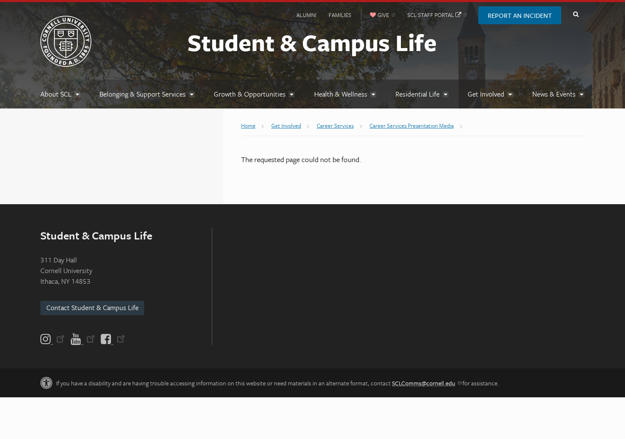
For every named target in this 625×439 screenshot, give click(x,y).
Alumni (306, 15)
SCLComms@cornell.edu (423, 383)
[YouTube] (82, 339)
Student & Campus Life (312, 42)
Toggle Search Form (576, 14)
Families (340, 15)
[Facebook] (112, 339)
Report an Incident (520, 15)
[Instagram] (53, 339)
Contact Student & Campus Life (92, 307)
